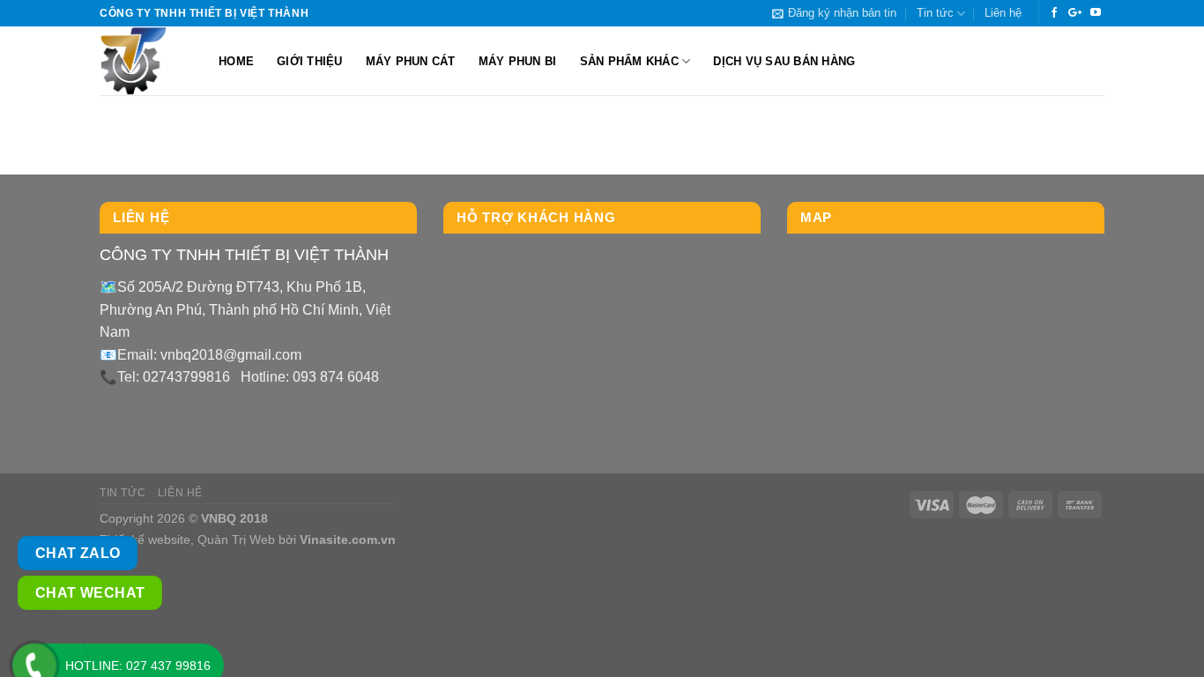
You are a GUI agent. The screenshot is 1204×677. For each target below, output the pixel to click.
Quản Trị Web (236, 539)
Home (236, 61)
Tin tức (935, 12)
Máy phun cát (411, 61)
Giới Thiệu (310, 61)
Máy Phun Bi (518, 61)
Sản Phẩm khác (629, 61)
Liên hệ (1003, 12)
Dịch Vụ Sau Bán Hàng (784, 61)
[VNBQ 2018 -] (146, 60)
